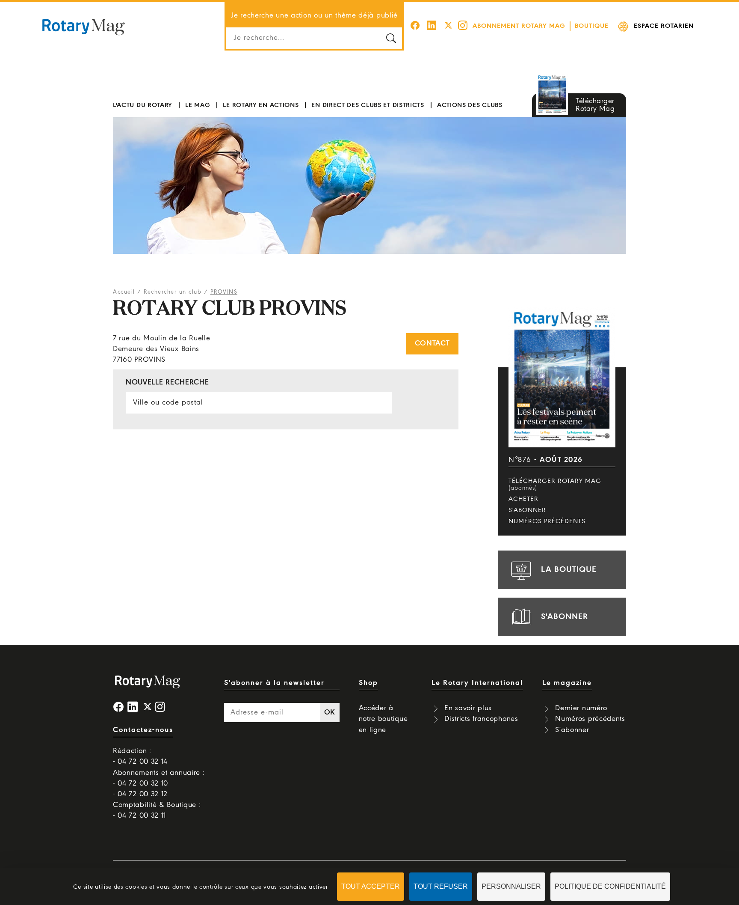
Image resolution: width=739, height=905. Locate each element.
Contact (432, 343)
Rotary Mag (83, 26)
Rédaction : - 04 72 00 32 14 (140, 756)
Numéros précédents (546, 521)
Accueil (124, 292)
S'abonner (527, 510)
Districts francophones (481, 719)
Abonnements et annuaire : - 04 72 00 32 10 (159, 778)
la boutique (569, 570)
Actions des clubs (470, 105)
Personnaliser (511, 886)
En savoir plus (468, 708)
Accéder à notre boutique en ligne (383, 719)
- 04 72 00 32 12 (140, 794)
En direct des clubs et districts (367, 105)
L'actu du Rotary (142, 105)
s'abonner (564, 617)
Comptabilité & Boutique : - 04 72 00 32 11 (157, 810)
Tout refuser (441, 886)
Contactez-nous (143, 730)
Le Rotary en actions (261, 105)
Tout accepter (370, 886)
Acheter (523, 499)
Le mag (197, 105)
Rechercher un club (172, 292)
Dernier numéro (581, 708)
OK (329, 713)
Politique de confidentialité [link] (610, 886)
